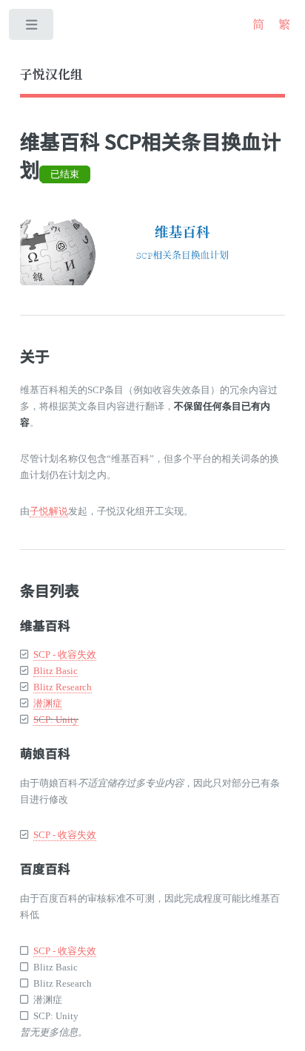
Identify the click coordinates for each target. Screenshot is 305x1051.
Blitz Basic (55, 670)
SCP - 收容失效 (64, 654)
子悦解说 (49, 511)
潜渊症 (47, 703)
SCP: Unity (55, 719)
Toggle (32, 27)
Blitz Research (62, 687)
